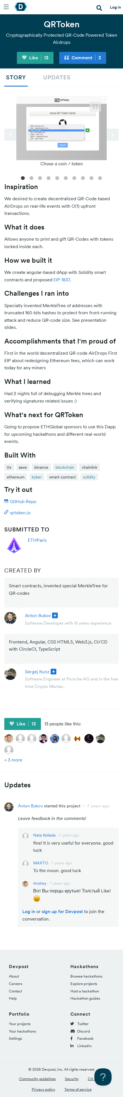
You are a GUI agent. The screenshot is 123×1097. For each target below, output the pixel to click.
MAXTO (40, 863)
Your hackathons (22, 1031)
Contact (15, 991)
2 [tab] (31, 177)
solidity (89, 477)
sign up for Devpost (62, 911)
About (14, 976)
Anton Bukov (38, 615)
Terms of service (78, 1089)
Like (38, 57)
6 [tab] (66, 177)
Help (13, 998)
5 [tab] (57, 177)
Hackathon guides (85, 998)
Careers (15, 983)
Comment (85, 57)
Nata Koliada (44, 835)
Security (72, 1078)
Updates (57, 77)
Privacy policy (43, 1089)
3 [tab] (40, 177)
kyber (37, 477)
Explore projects (83, 983)
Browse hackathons (86, 976)
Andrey (39, 883)
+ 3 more (13, 760)
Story (16, 77)
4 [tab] (48, 177)
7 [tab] (74, 177)
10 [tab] (100, 177)
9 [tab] (91, 177)
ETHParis (37, 540)
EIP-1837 (61, 279)
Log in (115, 7)
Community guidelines (37, 1078)
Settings (15, 1038)
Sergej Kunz (37, 671)
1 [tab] (23, 177)
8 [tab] (83, 177)
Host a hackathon (84, 991)
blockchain (64, 467)
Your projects (20, 1023)
